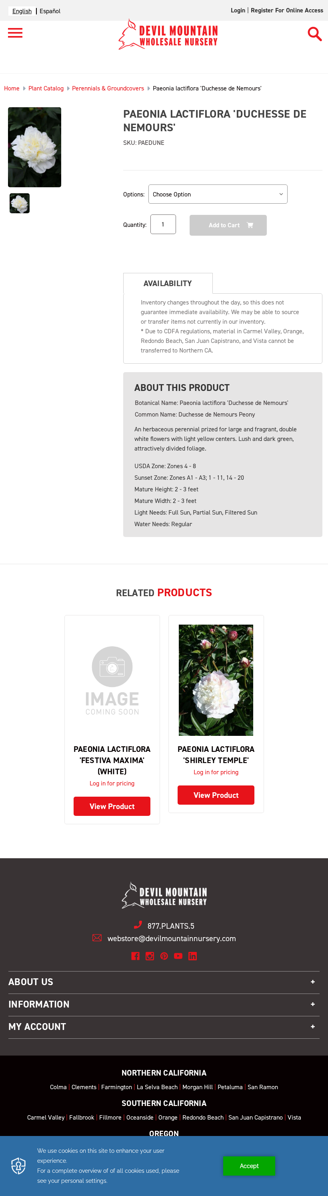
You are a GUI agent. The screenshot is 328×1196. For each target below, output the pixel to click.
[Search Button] (315, 30)
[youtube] (178, 956)
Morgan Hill (197, 1087)
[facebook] (135, 956)
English (22, 11)
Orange (168, 1117)
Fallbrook (81, 1117)
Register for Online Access (287, 10)
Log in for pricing (112, 783)
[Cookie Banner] (164, 1166)
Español (50, 11)
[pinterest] (164, 956)
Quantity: (134, 224)
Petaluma (230, 1087)
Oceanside (140, 1117)
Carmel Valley (45, 1117)
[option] (50, 11)
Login (238, 10)
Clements (84, 1087)
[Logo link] (11, 36)
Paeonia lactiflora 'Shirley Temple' (216, 754)
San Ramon (263, 1087)
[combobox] (22, 11)
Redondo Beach (203, 1117)
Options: (133, 194)
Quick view (112, 680)
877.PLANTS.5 (171, 926)
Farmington (116, 1087)
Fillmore (110, 1117)
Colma (58, 1087)
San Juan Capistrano (255, 1117)
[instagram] (150, 956)
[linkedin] (192, 956)
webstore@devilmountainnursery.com (172, 938)
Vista (294, 1117)
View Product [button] (112, 806)
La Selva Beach (157, 1087)
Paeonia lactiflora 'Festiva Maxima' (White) (112, 760)
